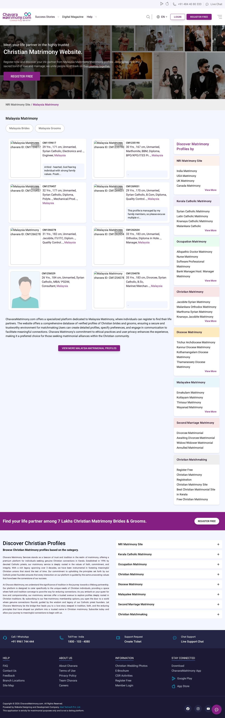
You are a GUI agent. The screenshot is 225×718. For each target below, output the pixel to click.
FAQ (5, 665)
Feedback (9, 675)
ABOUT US (65, 658)
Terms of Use (67, 670)
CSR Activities (124, 675)
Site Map (8, 685)
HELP (6, 658)
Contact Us (9, 670)
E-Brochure (122, 670)
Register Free (123, 680)
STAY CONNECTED (183, 658)
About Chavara (68, 665)
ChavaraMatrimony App (186, 670)
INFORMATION (124, 658)
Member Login (124, 685)
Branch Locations (14, 680)
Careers (63, 685)
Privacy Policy (67, 675)
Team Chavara (68, 680)
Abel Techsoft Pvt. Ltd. (70, 707)
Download (178, 665)
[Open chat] (216, 709)
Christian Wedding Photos (131, 665)
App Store (183, 686)
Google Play (184, 678)
